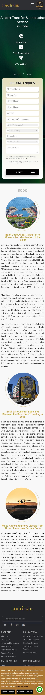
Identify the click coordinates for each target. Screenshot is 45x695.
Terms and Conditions (10, 643)
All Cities (17, 74)
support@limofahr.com (16, 619)
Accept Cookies (8, 692)
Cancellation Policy (8, 650)
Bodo (29, 74)
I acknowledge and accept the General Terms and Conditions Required (23, 162)
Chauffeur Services (30, 643)
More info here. (22, 686)
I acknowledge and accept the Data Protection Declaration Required (22, 157)
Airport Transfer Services (33, 636)
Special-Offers (7, 653)
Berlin (3, 665)
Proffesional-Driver (8, 656)
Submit (19, 172)
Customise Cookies (24, 692)
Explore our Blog (29, 652)
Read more (24, 158)
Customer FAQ (29, 665)
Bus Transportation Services (30, 647)
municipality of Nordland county (23, 245)
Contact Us (5, 640)
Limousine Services (31, 640)
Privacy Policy (7, 646)
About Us (5, 636)
